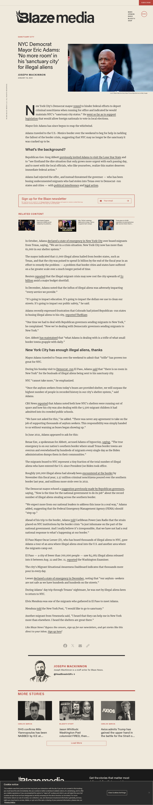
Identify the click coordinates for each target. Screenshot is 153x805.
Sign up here (54, 631)
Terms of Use (56, 202)
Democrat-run (65, 369)
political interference (66, 185)
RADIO (130, 16)
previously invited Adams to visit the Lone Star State (90, 157)
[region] (76, 793)
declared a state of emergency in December (59, 578)
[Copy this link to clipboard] (88, 646)
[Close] (149, 792)
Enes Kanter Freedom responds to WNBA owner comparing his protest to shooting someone (44, 222)
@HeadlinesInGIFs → (64, 674)
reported (40, 276)
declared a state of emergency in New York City (75, 240)
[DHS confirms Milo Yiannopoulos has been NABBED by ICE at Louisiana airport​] (35, 710)
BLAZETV (131, 18)
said (95, 369)
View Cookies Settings (117, 793)
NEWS (130, 12)
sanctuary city (26, 37)
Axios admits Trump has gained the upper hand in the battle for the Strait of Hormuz (117, 733)
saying (106, 441)
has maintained (49, 337)
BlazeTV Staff (66, 724)
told (73, 520)
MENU (144, 14)
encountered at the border (97, 473)
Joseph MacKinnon (32, 75)
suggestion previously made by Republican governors (92, 488)
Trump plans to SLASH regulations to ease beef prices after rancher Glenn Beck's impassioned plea (125, 222)
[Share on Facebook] (65, 646)
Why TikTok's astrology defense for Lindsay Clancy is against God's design (86, 222)
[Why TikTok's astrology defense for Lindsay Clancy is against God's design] (67, 225)
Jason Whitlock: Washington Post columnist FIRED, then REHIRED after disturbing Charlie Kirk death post (75, 733)
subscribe (146, 2)
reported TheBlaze (76, 314)
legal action (91, 185)
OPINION (131, 14)
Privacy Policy (45, 202)
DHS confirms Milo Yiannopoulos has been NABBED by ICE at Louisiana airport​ (32, 733)
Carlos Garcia (25, 724)
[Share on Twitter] (73, 646)
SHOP (130, 21)
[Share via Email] (80, 646)
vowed (77, 106)
